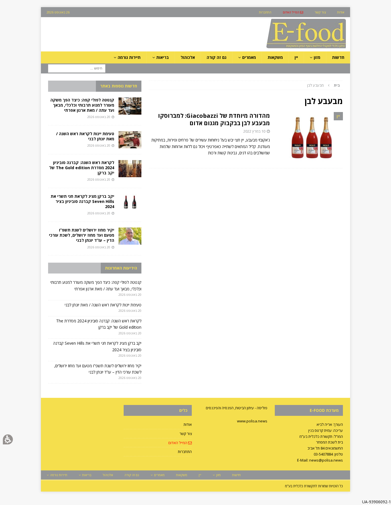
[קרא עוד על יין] (309, 137)
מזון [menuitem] (317, 57)
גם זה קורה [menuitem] (216, 57)
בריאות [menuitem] (162, 57)
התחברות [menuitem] (265, 12)
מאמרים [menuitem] (249, 57)
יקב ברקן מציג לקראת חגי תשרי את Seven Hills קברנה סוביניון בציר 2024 (82, 201)
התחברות (185, 451)
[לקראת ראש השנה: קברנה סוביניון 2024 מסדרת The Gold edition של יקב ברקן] (130, 168)
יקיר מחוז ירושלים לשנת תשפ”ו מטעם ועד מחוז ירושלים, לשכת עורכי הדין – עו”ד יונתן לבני (81, 235)
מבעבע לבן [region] (323, 85)
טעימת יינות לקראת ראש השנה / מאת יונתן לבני (85, 136)
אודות (187, 424)
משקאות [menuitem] (275, 57)
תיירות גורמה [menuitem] (129, 57)
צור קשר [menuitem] (320, 12)
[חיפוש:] (76, 68)
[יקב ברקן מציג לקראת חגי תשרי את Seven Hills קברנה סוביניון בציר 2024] (130, 202)
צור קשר (185, 433)
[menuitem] (293, 12)
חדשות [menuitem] (338, 57)
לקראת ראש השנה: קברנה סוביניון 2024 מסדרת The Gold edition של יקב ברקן (81, 167)
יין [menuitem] (296, 57)
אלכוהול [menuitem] (188, 57)
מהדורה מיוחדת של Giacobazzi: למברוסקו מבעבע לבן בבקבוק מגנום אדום (214, 119)
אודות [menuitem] (340, 12)
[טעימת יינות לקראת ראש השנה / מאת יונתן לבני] (130, 139)
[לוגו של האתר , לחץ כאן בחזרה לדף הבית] (276, 48)
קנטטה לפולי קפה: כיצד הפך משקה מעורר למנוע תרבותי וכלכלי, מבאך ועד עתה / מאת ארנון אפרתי (82, 105)
